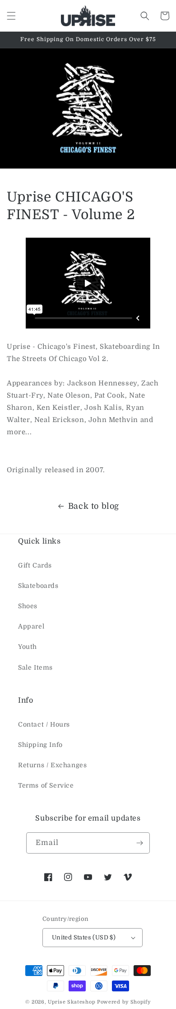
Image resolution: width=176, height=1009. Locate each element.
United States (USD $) (84, 937)
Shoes (27, 606)
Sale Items (35, 667)
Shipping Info (40, 744)
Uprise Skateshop (71, 1002)
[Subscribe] (139, 843)
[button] (11, 16)
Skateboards (38, 585)
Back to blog (93, 506)
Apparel (31, 626)
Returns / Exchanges (52, 765)
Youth (27, 646)
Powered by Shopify (124, 1002)
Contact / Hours (44, 724)
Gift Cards (35, 565)
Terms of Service (46, 785)
